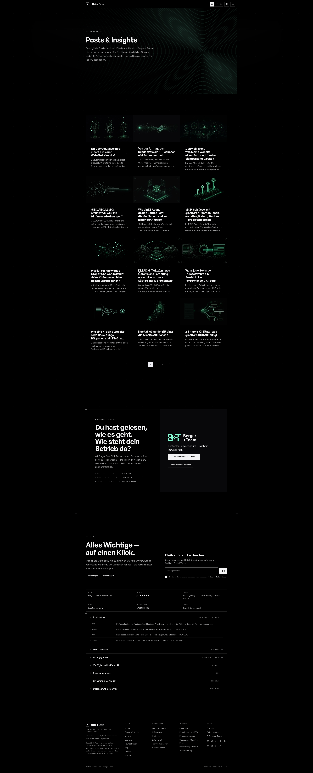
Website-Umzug (185, 750)
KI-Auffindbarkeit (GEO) (188, 732)
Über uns (128, 740)
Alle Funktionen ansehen (181, 464)
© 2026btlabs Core (93, 767)
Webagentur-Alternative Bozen (188, 741)
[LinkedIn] (216, 741)
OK (223, 571)
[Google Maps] (220, 741)
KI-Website (183, 728)
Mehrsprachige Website (188, 746)
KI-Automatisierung (187, 736)
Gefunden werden (159, 728)
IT (217, 4)
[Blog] (225, 741)
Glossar (128, 751)
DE (212, 4)
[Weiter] (168, 364)
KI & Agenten (157, 732)
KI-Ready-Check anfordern (184, 457)
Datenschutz (218, 767)
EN (221, 4)
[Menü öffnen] (232, 4)
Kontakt (128, 755)
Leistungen (156, 736)
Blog (126, 747)
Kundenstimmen (158, 747)
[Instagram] (208, 741)
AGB (226, 767)
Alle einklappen (108, 576)
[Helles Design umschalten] (226, 4)
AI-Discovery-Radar (214, 736)
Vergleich (128, 736)
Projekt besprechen (214, 732)
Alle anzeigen (93, 576)
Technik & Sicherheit (160, 744)
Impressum (207, 767)
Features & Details (132, 732)
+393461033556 (142, 608)
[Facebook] (212, 741)
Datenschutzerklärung (218, 577)
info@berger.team (95, 608)
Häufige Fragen (131, 744)
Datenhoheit (157, 740)
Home (127, 728)
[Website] (208, 746)
